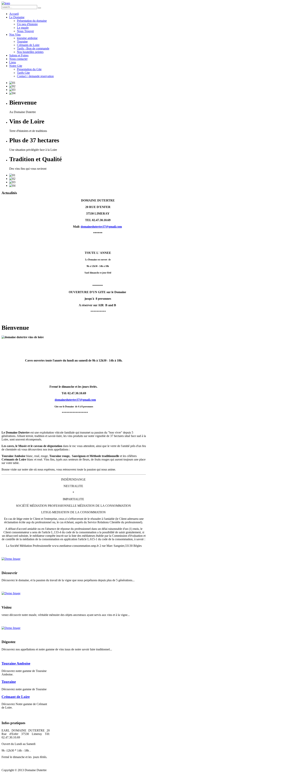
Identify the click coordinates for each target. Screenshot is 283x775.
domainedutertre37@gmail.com (101, 226)
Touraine (9, 682)
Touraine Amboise (16, 663)
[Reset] (39, 7)
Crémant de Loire (16, 697)
